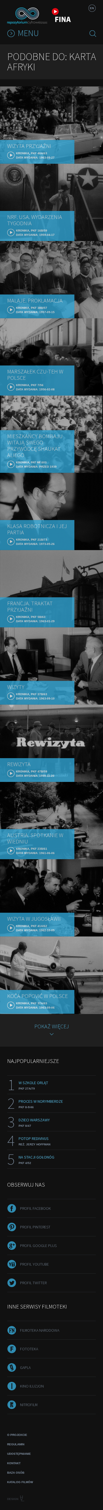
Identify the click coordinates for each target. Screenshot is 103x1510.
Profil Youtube (34, 1264)
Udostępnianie (19, 1453)
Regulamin (15, 1444)
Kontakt (14, 1463)
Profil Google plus (38, 1245)
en (92, 8)
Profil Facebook (35, 1208)
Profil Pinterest (35, 1227)
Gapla (25, 1367)
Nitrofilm (28, 1404)
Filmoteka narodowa (39, 1330)
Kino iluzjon (32, 1386)
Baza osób (15, 1472)
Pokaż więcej (51, 1026)
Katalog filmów (20, 1482)
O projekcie (17, 1434)
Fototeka (29, 1348)
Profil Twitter (33, 1282)
